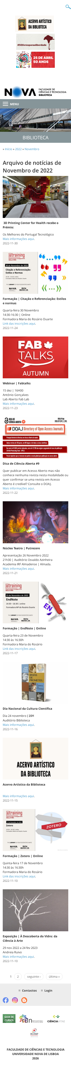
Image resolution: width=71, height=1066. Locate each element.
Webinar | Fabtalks (17, 383)
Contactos (29, 990)
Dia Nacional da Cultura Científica (27, 709)
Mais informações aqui (18, 239)
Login (48, 990)
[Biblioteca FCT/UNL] (35, 92)
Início (8, 149)
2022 (18, 149)
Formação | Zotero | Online (23, 856)
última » (54, 977)
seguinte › (34, 977)
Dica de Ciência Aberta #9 (21, 464)
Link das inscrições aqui (19, 323)
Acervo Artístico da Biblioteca (24, 784)
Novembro (32, 149)
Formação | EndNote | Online (24, 628)
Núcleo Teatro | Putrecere (21, 548)
